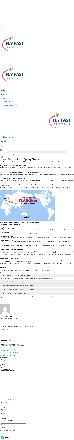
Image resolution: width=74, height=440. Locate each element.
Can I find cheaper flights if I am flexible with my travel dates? (19, 289)
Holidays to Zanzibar (7, 355)
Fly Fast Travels (17, 270)
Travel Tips (5, 157)
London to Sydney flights (49, 296)
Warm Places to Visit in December (12, 346)
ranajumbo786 (4, 156)
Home (9, 151)
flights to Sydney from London (37, 296)
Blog (11, 151)
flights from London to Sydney (25, 296)
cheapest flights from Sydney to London (10, 296)
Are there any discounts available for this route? (15, 293)
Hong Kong (29, 184)
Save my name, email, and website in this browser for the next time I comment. (17, 326)
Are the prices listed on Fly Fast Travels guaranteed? (16, 275)
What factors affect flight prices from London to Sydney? (18, 285)
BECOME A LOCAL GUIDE (30, 25)
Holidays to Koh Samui (8, 351)
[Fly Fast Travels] (60, 120)
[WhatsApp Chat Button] (2, 437)
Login (2, 58)
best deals (24, 260)
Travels (3, 362)
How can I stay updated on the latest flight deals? (16, 282)
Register (2, 59)
